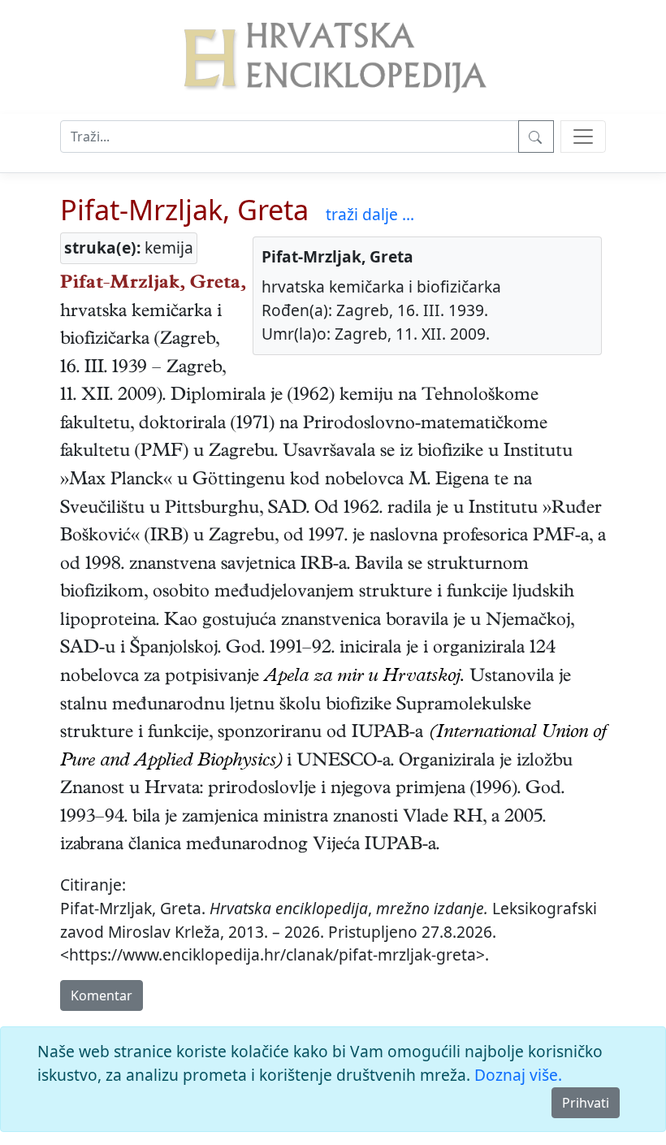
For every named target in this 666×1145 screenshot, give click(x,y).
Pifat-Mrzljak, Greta (184, 209)
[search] (583, 136)
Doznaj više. (518, 1075)
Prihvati (585, 1103)
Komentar (101, 995)
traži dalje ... (370, 214)
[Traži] (536, 136)
